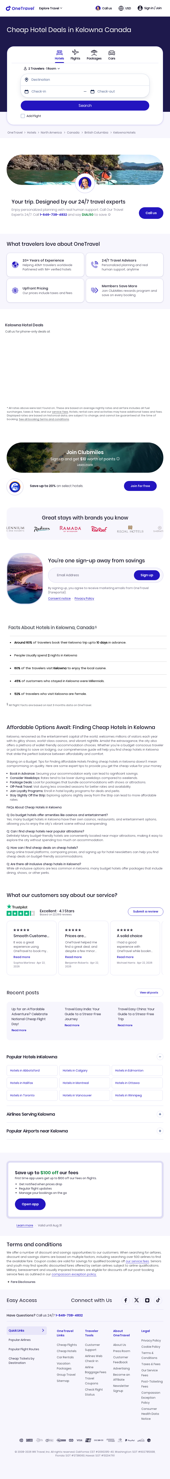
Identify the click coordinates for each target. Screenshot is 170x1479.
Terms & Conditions (149, 1355)
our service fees (137, 1261)
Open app (30, 1204)
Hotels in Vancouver (77, 1095)
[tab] (75, 54)
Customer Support (92, 1347)
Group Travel (66, 1375)
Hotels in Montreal (76, 1083)
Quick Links (16, 1330)
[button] (103, 8)
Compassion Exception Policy (150, 1398)
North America (51, 132)
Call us (151, 213)
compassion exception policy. (74, 1274)
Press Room (121, 1351)
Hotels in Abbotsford (25, 1070)
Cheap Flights (67, 1345)
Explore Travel (49, 8)
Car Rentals (65, 1357)
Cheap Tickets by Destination (21, 1360)
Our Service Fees (149, 1372)
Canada (73, 132)
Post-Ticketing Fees (152, 1384)
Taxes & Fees (150, 1364)
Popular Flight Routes (24, 1349)
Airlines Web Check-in (93, 1358)
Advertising (121, 1368)
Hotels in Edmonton (129, 1070)
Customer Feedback (120, 1359)
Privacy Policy (84, 598)
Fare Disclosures (23, 1282)
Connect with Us (91, 1300)
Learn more (85, 464)
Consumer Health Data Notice (150, 1414)
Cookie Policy (150, 1347)
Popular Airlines (20, 1340)
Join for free (140, 486)
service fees (60, 411)
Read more (19, 1030)
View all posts (149, 992)
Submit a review (145, 911)
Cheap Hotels (66, 1351)
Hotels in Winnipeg (128, 1095)
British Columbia (96, 132)
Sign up (147, 575)
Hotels (31, 132)
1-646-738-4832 (53, 214)
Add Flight (34, 116)
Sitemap (63, 1381)
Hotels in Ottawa (127, 1083)
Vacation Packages (64, 1366)
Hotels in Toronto (22, 1095)
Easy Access (22, 1300)
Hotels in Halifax (21, 1083)
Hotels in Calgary (75, 1070)
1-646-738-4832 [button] (69, 1315)
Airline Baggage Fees (95, 1369)
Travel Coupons (91, 1380)
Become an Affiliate (121, 1377)
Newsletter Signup (121, 1388)
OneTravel (15, 132)
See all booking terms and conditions (44, 419)
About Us (119, 1345)
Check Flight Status (94, 1392)
